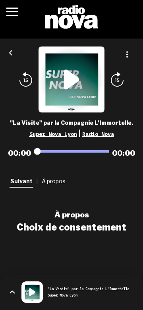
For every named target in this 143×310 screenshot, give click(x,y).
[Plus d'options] (127, 54)
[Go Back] (10, 52)
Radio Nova (98, 134)
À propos (71, 214)
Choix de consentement (71, 227)
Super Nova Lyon (53, 134)
